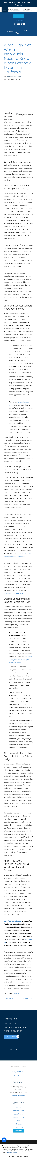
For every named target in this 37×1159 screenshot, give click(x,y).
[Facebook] (14, 1076)
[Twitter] (18, 1076)
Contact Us (19, 1127)
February (12, 32)
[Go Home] (5, 31)
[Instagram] (23, 1076)
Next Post (28, 998)
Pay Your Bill (18, 16)
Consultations (18, 1117)
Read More (10, 1037)
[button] (4, 1139)
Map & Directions (18, 1096)
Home (18, 1107)
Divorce (16, 994)
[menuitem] (18, 1107)
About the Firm (18, 1111)
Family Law (18, 1114)
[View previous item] (5, 1049)
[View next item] (15, 1049)
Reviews (18, 1124)
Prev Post (9, 998)
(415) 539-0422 (18, 24)
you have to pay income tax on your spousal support (20, 660)
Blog (18, 1121)
